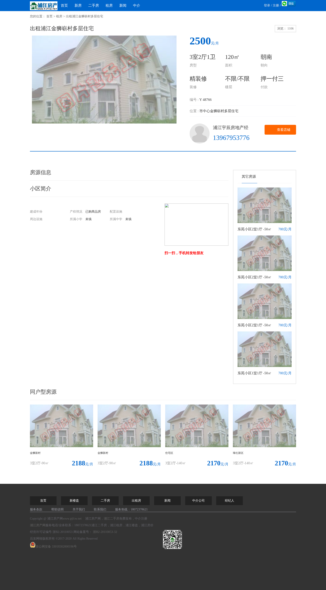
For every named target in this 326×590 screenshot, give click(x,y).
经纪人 (229, 500)
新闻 (122, 5)
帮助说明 (57, 509)
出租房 (136, 500)
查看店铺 (283, 130)
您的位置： (37, 16)
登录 (267, 5)
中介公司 (198, 500)
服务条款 (36, 509)
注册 (276, 5)
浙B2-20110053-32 (105, 532)
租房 (109, 5)
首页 (64, 5)
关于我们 (79, 509)
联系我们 (100, 509)
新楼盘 (74, 500)
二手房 (93, 5)
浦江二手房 (111, 518)
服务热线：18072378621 (131, 509)
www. (72, 518)
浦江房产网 (37, 525)
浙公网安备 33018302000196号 (56, 546)
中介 (136, 5)
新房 (78, 5)
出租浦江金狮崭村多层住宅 (84, 16)
